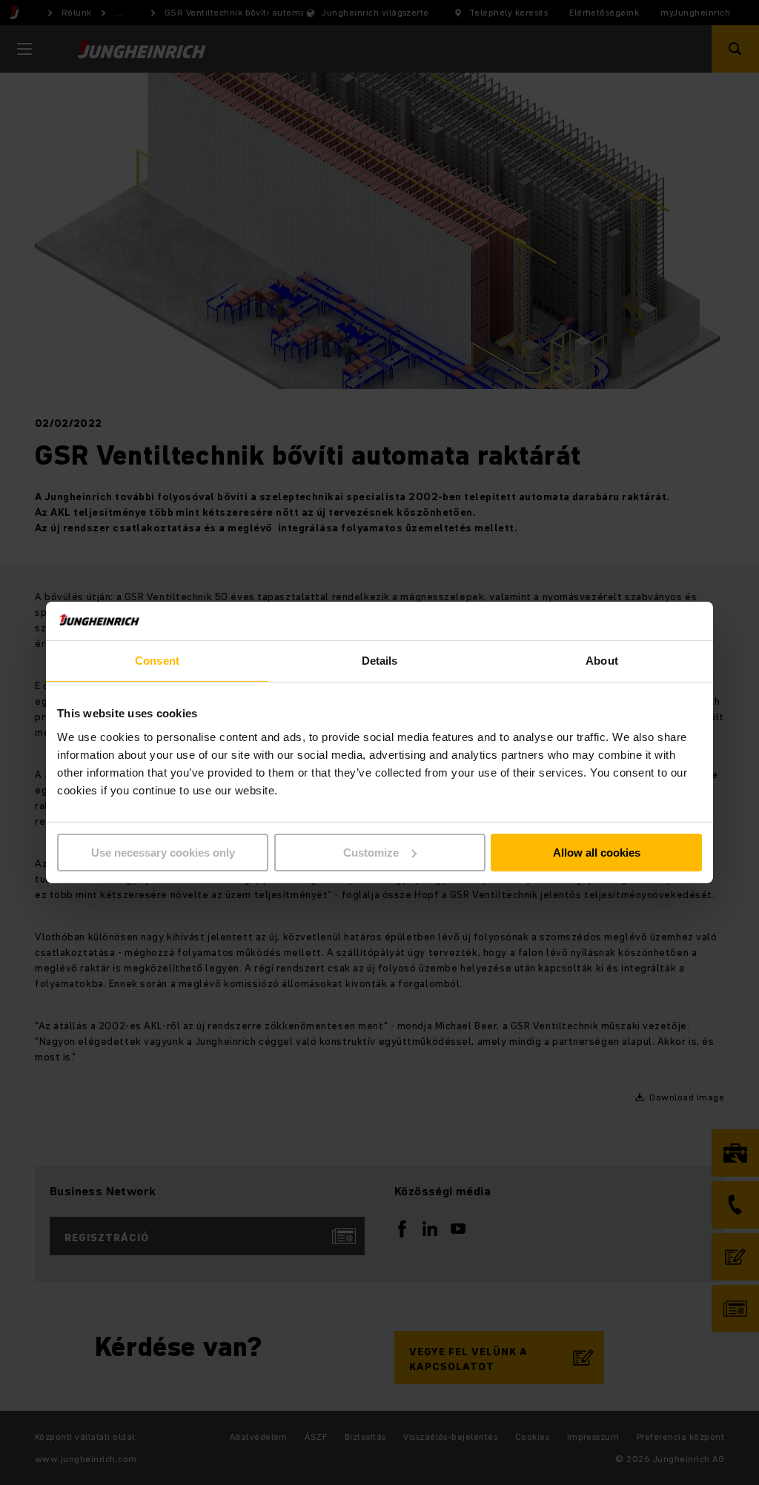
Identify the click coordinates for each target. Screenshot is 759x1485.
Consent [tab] (157, 660)
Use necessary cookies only (163, 852)
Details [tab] (380, 660)
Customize (371, 852)
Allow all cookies (596, 852)
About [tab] (602, 660)
